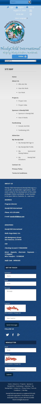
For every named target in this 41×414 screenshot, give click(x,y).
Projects (15, 98)
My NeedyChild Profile (25, 147)
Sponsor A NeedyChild (20, 110)
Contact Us (16, 165)
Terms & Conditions (19, 173)
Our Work (21, 92)
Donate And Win (24, 126)
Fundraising (16, 123)
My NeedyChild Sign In (26, 143)
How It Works (23, 118)
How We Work (23, 88)
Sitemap (31, 7)
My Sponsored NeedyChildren (26, 152)
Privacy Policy (17, 169)
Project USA (22, 101)
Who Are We (22, 84)
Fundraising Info (23, 130)
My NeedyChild (17, 140)
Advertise (15, 135)
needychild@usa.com (17, 217)
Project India (22, 105)
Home (14, 77)
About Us (15, 81)
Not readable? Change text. (13, 313)
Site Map (24, 390)
